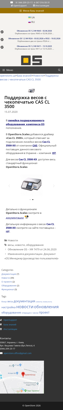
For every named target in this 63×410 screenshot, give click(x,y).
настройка (8, 307)
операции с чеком (30, 312)
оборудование (35, 245)
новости (20, 245)
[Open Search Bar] (59, 70)
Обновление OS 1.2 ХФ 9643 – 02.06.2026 (34, 31)
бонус (4, 301)
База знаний (9, 324)
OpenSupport (20, 5)
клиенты (39, 302)
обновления (46, 306)
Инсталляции (42, 5)
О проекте (6, 281)
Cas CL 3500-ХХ (28, 159)
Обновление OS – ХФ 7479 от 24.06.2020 (32, 249)
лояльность (47, 302)
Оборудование (8, 285)
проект (44, 312)
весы (11, 245)
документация (24, 301)
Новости (13, 240)
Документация (8, 274)
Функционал (7, 289)
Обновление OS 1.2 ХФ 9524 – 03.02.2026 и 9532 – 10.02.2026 (34, 38)
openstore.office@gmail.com (17, 353)
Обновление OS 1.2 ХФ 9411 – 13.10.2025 (34, 46)
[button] (9, 186)
